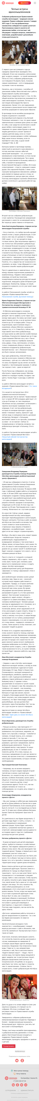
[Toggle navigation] (34, 3)
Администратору (27, 1090)
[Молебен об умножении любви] (19, 52)
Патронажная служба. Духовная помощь (17, 297)
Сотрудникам (10, 1090)
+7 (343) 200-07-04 (19, 1081)
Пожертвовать (8, 1046)
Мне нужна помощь (21, 1071)
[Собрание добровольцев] (19, 454)
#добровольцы (20, 1051)
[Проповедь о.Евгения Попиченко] (19, 198)
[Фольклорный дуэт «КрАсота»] (19, 986)
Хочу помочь (24, 3)
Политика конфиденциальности (19, 1093)
